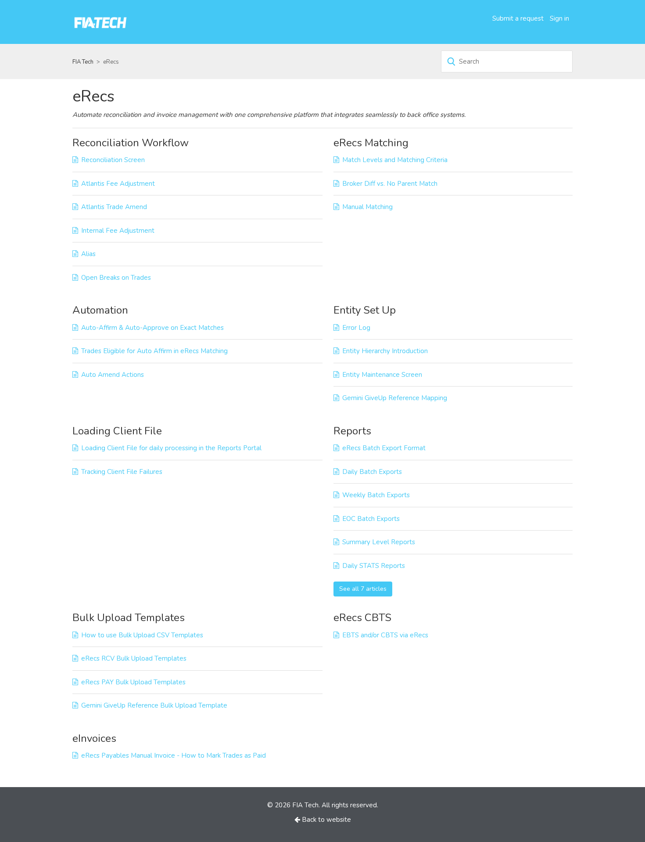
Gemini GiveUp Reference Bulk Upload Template (154, 705)
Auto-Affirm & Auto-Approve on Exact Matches (152, 327)
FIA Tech (82, 62)
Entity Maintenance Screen (382, 374)
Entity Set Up (364, 310)
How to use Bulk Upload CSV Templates (142, 635)
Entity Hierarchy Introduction (385, 351)
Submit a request (518, 18)
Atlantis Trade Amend (114, 206)
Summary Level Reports (378, 542)
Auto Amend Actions (112, 374)
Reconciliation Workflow (130, 143)
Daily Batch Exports (372, 471)
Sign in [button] (559, 18)
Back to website (325, 819)
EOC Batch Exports (371, 518)
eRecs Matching (370, 143)
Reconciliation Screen (113, 159)
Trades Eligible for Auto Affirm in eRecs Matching (154, 351)
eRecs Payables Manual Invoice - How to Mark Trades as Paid (173, 755)
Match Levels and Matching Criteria (395, 159)
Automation (100, 310)
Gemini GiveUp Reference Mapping (394, 398)
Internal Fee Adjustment (117, 230)
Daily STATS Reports (373, 565)
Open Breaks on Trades (116, 277)
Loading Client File (117, 431)
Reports (352, 431)
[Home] (100, 21)
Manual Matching (367, 206)
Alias (88, 253)
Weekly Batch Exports (376, 495)
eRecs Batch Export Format (384, 448)
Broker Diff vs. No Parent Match (389, 183)
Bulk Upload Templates (128, 618)
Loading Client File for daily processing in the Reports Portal (171, 448)
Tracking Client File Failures (121, 471)
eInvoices (94, 738)
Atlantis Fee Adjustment (118, 183)
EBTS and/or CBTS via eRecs (385, 635)
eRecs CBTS (362, 618)
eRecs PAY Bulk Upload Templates (133, 682)
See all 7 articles (363, 589)
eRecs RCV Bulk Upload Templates (133, 658)
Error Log (356, 327)
